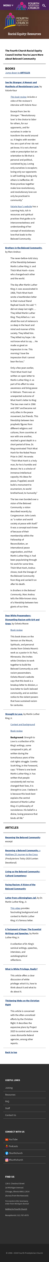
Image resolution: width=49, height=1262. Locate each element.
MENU (7, 5)
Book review (16, 630)
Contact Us (10, 1115)
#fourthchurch (15, 1159)
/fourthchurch (15, 1153)
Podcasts (13, 1146)
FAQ (7, 1101)
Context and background (22, 724)
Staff (7, 1108)
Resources (10, 1094)
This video (15, 908)
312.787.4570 (23, 1215)
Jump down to (17, 72)
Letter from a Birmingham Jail (20, 897)
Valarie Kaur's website (21, 206)
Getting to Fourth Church (16, 1209)
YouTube (13, 1139)
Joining (9, 1087)
